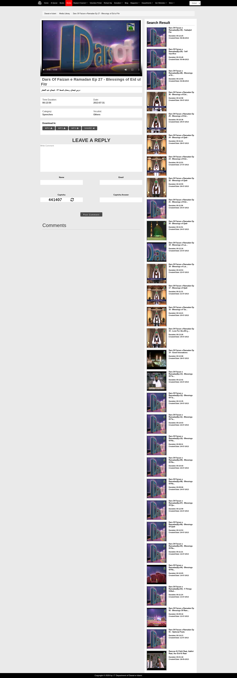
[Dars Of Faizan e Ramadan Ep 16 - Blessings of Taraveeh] (156, 316)
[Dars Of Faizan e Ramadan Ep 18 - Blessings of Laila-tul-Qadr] (156, 273)
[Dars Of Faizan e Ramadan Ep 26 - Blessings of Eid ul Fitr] (156, 101)
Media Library (64, 14)
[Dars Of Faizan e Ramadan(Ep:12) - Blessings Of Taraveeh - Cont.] (156, 402)
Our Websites (160, 3)
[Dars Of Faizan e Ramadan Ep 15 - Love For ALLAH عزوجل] (156, 338)
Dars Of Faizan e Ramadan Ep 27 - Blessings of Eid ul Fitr (96, 14)
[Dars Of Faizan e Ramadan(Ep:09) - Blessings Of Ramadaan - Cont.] (156, 467)
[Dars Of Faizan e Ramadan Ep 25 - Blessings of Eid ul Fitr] (156, 123)
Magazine (134, 3)
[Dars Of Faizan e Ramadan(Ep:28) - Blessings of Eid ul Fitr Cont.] (156, 80)
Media (69, 3)
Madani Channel (79, 3)
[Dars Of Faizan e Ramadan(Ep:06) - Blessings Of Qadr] (156, 531)
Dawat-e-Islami (50, 14)
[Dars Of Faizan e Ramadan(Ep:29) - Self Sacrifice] (156, 58)
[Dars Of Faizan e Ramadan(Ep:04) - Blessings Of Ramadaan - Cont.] (156, 574)
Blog (126, 3)
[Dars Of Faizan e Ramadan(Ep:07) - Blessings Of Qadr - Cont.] (156, 510)
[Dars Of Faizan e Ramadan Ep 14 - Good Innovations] (156, 359)
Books (62, 3)
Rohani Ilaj (108, 3)
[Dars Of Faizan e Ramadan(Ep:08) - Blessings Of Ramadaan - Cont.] (156, 488)
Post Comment (91, 215)
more (171, 3)
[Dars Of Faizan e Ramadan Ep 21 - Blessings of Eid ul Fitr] (156, 209)
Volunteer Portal (96, 3)
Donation (117, 3)
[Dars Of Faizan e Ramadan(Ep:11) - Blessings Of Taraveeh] (156, 424)
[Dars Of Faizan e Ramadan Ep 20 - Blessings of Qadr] (156, 230)
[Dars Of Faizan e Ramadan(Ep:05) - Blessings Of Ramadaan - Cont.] (156, 553)
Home (46, 3)
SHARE (88, 128)
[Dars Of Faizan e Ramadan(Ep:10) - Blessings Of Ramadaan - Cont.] (156, 445)
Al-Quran (54, 3)
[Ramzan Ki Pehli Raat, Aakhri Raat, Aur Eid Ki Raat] (156, 660)
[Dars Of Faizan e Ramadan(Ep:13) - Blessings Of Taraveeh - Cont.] (156, 381)
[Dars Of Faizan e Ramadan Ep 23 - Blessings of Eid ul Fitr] (156, 166)
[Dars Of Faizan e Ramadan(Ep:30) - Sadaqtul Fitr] (156, 37)
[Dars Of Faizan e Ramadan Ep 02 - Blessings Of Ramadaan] (156, 617)
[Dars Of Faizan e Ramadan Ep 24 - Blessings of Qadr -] (156, 144)
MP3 (61, 128)
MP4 (47, 128)
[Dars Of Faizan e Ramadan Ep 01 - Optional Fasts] (156, 639)
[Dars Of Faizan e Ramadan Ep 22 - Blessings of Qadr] (156, 187)
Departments (147, 3)
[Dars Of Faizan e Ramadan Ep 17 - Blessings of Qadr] (156, 295)
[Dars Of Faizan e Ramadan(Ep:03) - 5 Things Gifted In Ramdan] (156, 596)
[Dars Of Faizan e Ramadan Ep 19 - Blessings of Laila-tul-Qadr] (156, 252)
